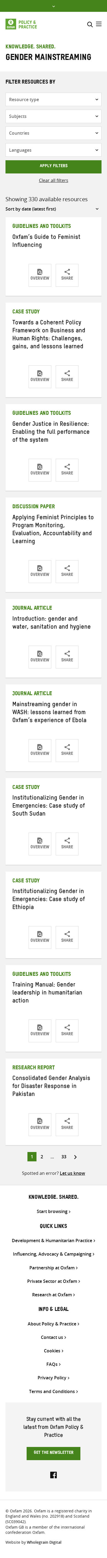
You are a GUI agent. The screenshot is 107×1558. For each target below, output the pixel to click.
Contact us (52, 1337)
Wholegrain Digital (44, 1542)
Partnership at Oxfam (52, 1267)
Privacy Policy (52, 1377)
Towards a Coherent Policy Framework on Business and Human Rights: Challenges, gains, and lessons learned (48, 335)
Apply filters (53, 166)
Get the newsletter (54, 1453)
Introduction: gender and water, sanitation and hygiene (51, 623)
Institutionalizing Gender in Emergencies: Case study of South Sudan (48, 806)
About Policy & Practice (52, 1324)
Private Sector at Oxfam (52, 1281)
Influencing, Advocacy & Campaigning (52, 1254)
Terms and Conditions (52, 1391)
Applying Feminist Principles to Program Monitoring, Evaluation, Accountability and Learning (53, 530)
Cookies (52, 1350)
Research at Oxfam (52, 1294)
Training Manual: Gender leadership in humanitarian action (47, 993)
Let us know (72, 1173)
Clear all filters (53, 180)
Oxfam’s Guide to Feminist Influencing (46, 242)
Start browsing (52, 1211)
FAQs (52, 1364)
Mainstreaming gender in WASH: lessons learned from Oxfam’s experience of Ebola (49, 713)
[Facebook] (53, 1474)
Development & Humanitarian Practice (52, 1240)
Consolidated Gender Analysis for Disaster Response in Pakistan (51, 1087)
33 (65, 1156)
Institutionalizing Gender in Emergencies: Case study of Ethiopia (48, 900)
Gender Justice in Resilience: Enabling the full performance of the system (51, 433)
